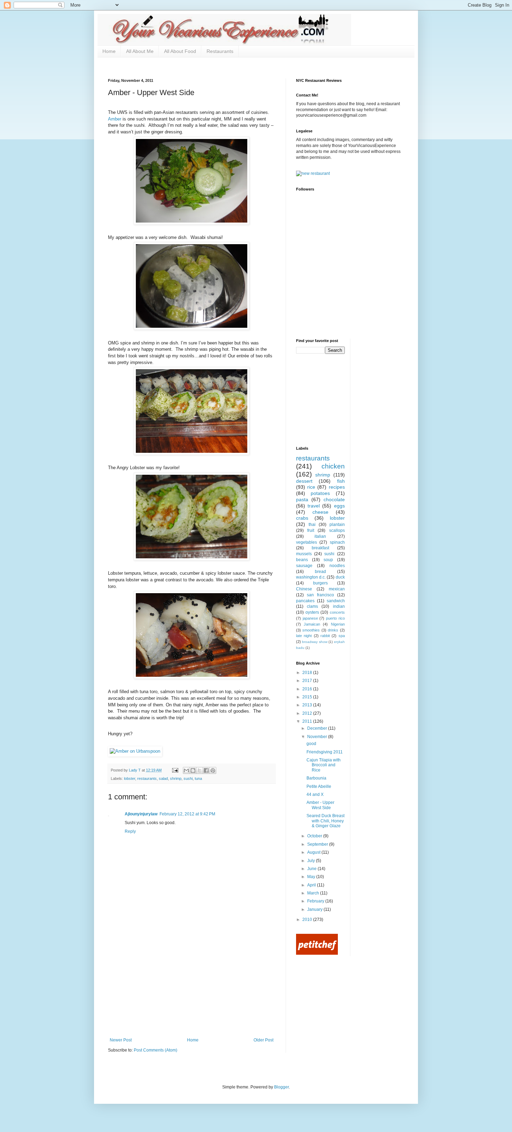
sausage (304, 565)
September (318, 844)
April (312, 885)
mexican (337, 589)
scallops (337, 530)
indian (339, 606)
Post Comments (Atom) (155, 1050)
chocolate (334, 499)
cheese (320, 512)
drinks (333, 630)
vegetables (306, 542)
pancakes (305, 600)
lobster (129, 778)
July (311, 860)
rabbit (325, 636)
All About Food (180, 51)
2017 (307, 680)
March (313, 893)
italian (320, 536)
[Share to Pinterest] (212, 770)
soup (328, 559)
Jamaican (312, 624)
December (317, 728)
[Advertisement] (191, 985)
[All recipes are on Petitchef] (317, 953)
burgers (320, 583)
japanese (310, 618)
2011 (307, 721)
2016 (307, 689)
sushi (188, 778)
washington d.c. (311, 577)
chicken (333, 466)
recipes (337, 487)
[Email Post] (174, 770)
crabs (302, 518)
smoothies (311, 630)
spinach (337, 542)
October (315, 836)
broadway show (314, 642)
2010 (307, 919)
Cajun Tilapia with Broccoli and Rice (324, 765)
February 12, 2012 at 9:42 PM (187, 814)
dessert (304, 481)
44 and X (315, 794)
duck (340, 577)
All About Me (140, 51)
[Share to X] (199, 770)
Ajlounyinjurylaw (141, 814)
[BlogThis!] (192, 770)
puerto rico (335, 618)
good (311, 743)
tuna (198, 778)
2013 (307, 705)
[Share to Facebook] (206, 770)
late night (304, 636)
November (317, 736)
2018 (307, 672)
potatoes (320, 493)
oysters (312, 612)
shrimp (175, 778)
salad (163, 778)
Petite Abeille (319, 786)
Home (109, 51)
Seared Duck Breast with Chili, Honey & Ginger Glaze (325, 820)
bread (320, 571)
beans (302, 559)
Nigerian (338, 624)
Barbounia (316, 778)
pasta (302, 499)
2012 (307, 713)
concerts (337, 612)
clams (312, 606)
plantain (337, 524)
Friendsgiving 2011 (325, 752)
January (315, 909)
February (316, 901)
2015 (307, 697)
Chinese (304, 589)
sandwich (336, 600)
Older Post (263, 1040)
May (311, 876)
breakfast (320, 547)
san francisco (320, 594)
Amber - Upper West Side (320, 805)
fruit (310, 530)
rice (311, 487)
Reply (130, 831)
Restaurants (220, 51)
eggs (339, 506)
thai (312, 524)
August (314, 852)
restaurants (147, 778)
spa (342, 636)
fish (341, 481)
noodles (337, 565)
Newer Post (121, 1040)
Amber (114, 119)
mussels (304, 553)
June (312, 868)
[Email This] (186, 770)
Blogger (281, 1087)
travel (314, 506)
